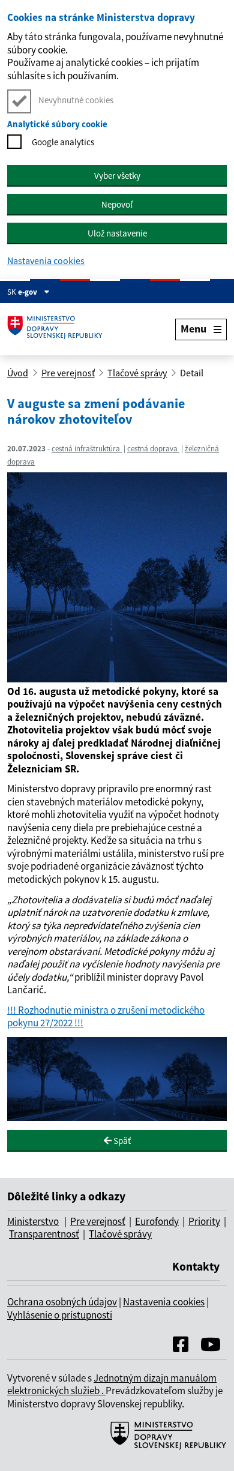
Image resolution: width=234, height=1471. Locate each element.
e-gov (28, 291)
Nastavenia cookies (46, 260)
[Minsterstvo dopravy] (164, 1448)
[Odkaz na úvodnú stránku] (58, 329)
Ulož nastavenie (117, 233)
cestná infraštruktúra (87, 449)
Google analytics (63, 142)
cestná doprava (153, 449)
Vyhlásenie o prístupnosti (59, 1315)
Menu (193, 328)
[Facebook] (180, 1347)
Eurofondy (157, 1221)
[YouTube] (210, 1347)
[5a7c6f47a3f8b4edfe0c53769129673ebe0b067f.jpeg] (117, 679)
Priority (204, 1221)
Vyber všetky (117, 175)
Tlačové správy (137, 373)
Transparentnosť (44, 1234)
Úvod (17, 373)
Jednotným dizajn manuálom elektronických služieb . (112, 1384)
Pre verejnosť (68, 373)
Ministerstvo (33, 1221)
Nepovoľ (117, 204)
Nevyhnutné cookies (75, 100)
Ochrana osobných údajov (62, 1301)
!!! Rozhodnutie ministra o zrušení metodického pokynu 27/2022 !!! (106, 1016)
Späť (121, 1140)
